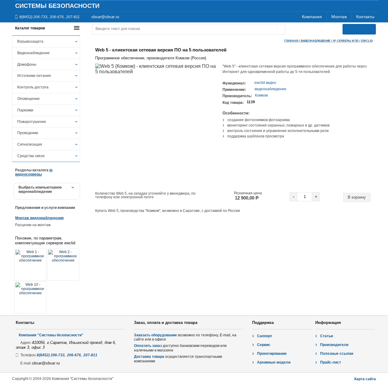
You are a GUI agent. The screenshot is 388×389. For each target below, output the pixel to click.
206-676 (57, 17)
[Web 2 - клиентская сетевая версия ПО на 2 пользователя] (63, 264)
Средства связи (31, 156)
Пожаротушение (31, 122)
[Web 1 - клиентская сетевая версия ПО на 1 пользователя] (30, 264)
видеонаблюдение (270, 89)
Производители (334, 345)
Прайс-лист (330, 362)
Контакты (365, 16)
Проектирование (272, 353)
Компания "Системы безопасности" (51, 335)
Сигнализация (29, 144)
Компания (312, 16)
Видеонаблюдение (33, 53)
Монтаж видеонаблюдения (39, 218)
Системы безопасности (57, 5)
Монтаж (339, 16)
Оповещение (28, 99)
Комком (261, 95)
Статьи (326, 336)
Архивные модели (273, 362)
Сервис (263, 345)
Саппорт (264, 336)
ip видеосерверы (33, 172)
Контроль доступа (32, 87)
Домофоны (26, 64)
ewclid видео (265, 83)
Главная (291, 40)
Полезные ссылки (336, 353)
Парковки (25, 110)
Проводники (27, 133)
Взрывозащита (30, 41)
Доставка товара (149, 356)
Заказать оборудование (155, 335)
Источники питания (34, 76)
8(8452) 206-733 (33, 17)
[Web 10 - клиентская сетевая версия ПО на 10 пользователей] (30, 297)
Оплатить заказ (148, 346)
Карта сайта (365, 379)
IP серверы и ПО (346, 40)
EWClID (367, 40)
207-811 (73, 17)
